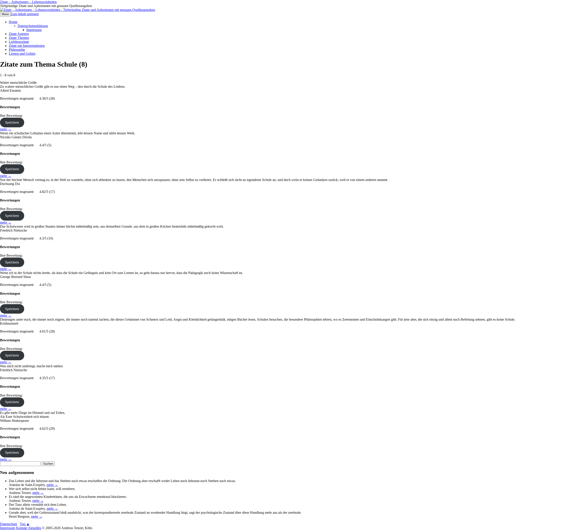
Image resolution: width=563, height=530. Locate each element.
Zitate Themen (19, 38)
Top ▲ (25, 524)
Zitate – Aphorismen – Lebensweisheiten (28, 2)
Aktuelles (34, 528)
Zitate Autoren (19, 34)
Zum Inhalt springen (25, 14)
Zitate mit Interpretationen (27, 46)
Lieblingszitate (19, 42)
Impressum (34, 30)
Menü (5, 14)
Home (13, 22)
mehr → (5, 129)
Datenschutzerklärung (33, 26)
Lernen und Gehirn (22, 53)
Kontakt (21, 528)
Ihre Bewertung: (12, 115)
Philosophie (17, 49)
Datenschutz (8, 524)
